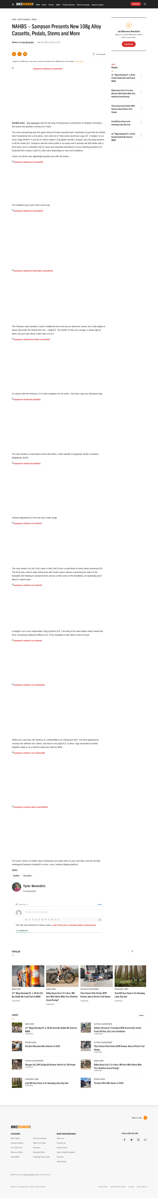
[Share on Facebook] (14, 54)
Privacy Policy (103, 1187)
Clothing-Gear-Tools (41, 1157)
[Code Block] (48, 919)
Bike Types (15, 1138)
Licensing (131, 1187)
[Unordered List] (42, 919)
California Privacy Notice (118, 1187)
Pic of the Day (16, 1148)
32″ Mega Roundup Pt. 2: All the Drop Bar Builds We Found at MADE (123, 136)
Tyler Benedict (27, 42)
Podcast (60, 1157)
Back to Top (136, 1118)
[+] (58, 919)
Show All (141, 1015)
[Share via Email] (25, 54)
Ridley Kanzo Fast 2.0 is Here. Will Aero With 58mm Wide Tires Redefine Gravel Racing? (123, 93)
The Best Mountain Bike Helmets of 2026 (42, 1046)
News (126, 989)
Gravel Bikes (51, 989)
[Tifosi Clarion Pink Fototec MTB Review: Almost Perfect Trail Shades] (96, 976)
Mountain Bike (39, 1152)
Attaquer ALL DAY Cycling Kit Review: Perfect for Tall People (50, 1064)
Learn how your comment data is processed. (74, 925)
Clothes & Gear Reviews (89, 989)
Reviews (36, 1148)
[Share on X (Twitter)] (19, 54)
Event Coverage (83, 5)
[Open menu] (13, 4)
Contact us (61, 1143)
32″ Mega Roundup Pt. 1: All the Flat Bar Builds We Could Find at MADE (123, 77)
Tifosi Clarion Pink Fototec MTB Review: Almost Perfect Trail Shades (123, 108)
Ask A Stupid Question (66, 1152)
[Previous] (128, 951)
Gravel (51, 5)
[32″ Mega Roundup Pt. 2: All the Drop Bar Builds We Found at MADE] (17, 1027)
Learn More (79, 61)
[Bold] (26, 919)
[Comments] (94, 54)
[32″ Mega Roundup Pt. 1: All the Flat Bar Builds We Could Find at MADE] (28, 976)
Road (44, 5)
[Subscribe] (145, 1139)
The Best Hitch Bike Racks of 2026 (109, 1082)
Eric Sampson (33, 123)
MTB (38, 5)
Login (99, 904)
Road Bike (27, 876)
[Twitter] (131, 1139)
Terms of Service (142, 1187)
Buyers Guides (98, 5)
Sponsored (119, 989)
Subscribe (135, 4)
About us (60, 1138)
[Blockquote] (45, 919)
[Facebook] (124, 1139)
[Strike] (35, 919)
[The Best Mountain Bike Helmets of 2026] (17, 1046)
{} (55, 919)
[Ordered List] (39, 919)
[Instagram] (138, 1139)
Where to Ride (17, 1152)
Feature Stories (69, 5)
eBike (58, 5)
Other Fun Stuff (39, 1143)
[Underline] (32, 919)
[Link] (52, 919)
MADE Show (16, 989)
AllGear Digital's (29, 1175)
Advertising (61, 1162)
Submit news (62, 1148)
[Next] (132, 951)
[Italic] (29, 919)
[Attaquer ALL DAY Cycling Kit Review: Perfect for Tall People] (17, 1064)
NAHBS (16, 876)
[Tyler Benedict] (16, 888)
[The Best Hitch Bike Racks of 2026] (86, 1083)
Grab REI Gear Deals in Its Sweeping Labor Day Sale (46, 1082)
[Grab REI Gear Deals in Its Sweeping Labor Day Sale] (131, 976)
